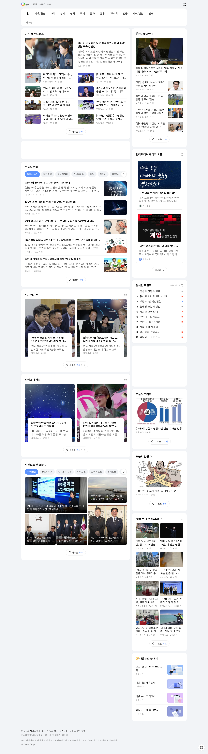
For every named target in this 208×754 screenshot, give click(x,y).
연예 (35, 4)
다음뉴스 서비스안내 (30, 731)
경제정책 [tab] (47, 174)
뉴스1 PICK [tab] (47, 471)
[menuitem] (27, 13)
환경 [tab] (92, 174)
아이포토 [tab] (81, 471)
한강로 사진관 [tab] (64, 471)
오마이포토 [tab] (96, 471)
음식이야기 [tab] (62, 174)
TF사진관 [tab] (31, 471)
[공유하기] (184, 4)
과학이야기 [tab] (32, 174)
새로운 (77, 131)
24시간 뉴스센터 (49, 731)
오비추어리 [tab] (79, 174)
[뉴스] (27, 4)
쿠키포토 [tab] (112, 471)
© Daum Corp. (28, 744)
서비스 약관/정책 (77, 731)
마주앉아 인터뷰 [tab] (119, 174)
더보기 (158, 270)
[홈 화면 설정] (201, 747)
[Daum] (23, 4)
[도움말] (125, 295)
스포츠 (42, 4)
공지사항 (64, 731)
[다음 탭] (124, 174)
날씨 (49, 4)
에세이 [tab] (103, 174)
